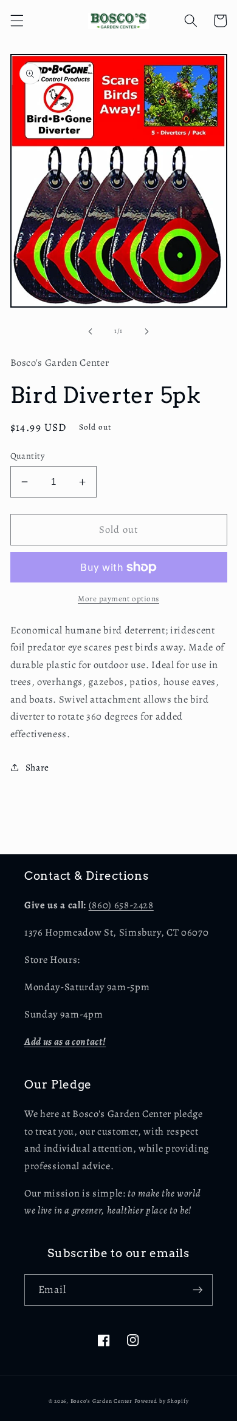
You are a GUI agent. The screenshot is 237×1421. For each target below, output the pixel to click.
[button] (16, 20)
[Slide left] (90, 331)
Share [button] (37, 767)
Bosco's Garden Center (101, 1401)
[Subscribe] (197, 1290)
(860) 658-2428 (121, 905)
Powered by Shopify (161, 1401)
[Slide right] (146, 331)
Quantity (27, 456)
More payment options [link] (118, 598)
